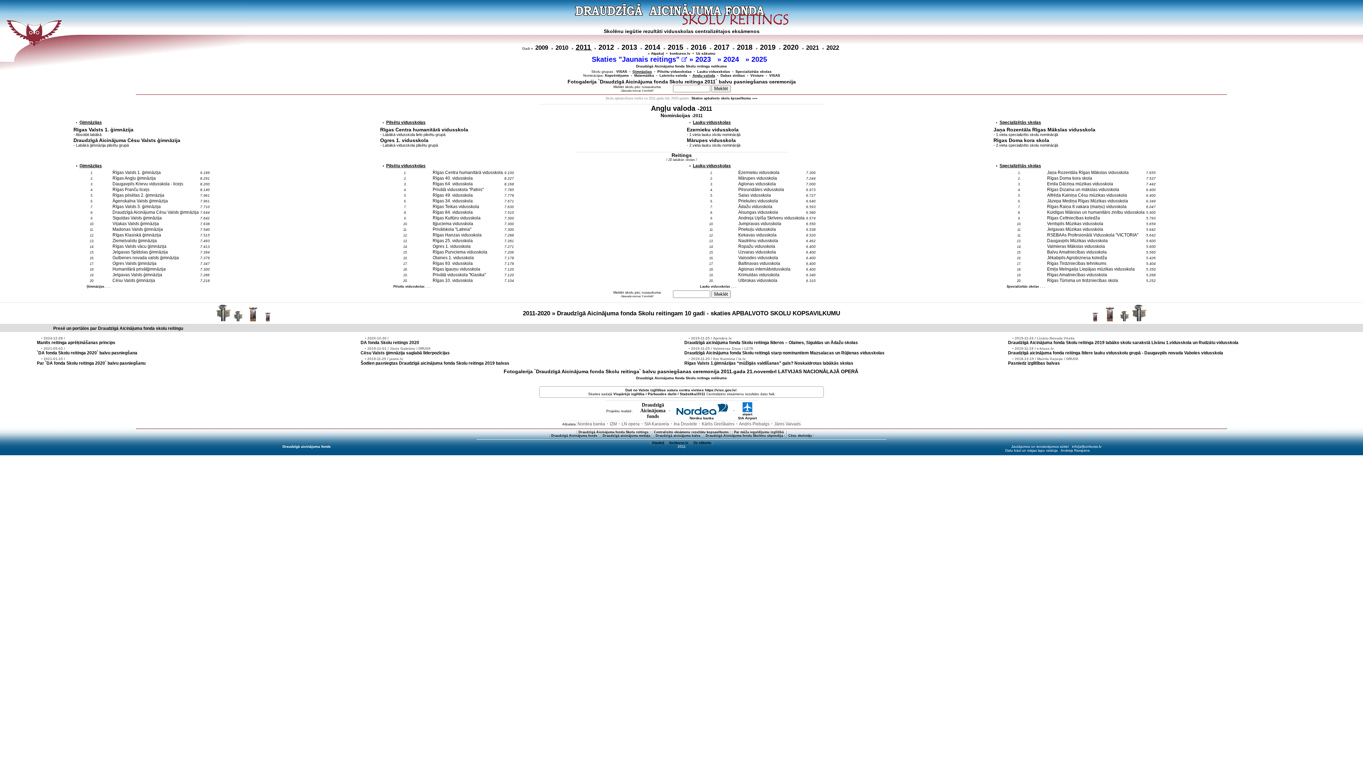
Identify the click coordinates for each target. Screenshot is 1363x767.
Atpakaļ (658, 443)
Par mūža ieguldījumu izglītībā (759, 432)
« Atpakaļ (656, 53)
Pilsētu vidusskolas (674, 72)
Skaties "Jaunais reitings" (637, 59)
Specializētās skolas (753, 72)
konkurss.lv (680, 53)
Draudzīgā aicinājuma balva (678, 435)
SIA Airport (747, 418)
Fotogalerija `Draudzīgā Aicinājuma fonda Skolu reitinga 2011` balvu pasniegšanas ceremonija (682, 82)
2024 (732, 59)
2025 (760, 59)
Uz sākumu (705, 53)
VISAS (621, 72)
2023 (704, 59)
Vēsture (757, 75)
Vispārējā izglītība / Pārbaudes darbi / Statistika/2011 (659, 394)
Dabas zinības (733, 75)
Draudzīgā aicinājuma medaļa (626, 435)
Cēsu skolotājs (800, 435)
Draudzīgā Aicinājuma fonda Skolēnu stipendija (744, 435)
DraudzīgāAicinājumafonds (653, 410)
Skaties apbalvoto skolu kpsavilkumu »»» (724, 98)
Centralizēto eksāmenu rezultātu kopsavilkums (691, 432)
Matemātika (644, 75)
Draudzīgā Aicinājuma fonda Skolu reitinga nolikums (681, 66)
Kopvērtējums (617, 75)
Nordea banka (702, 418)
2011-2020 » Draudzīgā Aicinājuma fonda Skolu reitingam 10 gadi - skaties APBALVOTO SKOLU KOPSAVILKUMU (681, 313)
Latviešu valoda (673, 75)
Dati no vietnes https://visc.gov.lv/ (681, 390)
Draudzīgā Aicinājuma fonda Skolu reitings (613, 432)
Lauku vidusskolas (713, 72)
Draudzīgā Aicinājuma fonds (574, 435)
